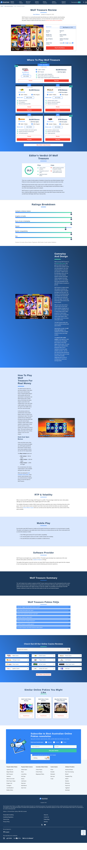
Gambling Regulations (8, 817)
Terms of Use (6, 819)
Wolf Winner (24, 785)
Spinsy (22, 778)
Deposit (64, 2)
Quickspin (67, 790)
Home (2, 6)
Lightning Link (10, 769)
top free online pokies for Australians (54, 20)
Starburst (9, 776)
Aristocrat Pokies (69, 769)
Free (21, 2)
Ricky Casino (16, 664)
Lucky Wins (23, 774)
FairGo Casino (42, 655)
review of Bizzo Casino (28, 507)
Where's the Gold (10, 778)
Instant (37, 2)
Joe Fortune (68, 659)
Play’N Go (67, 785)
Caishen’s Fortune (37, 559)
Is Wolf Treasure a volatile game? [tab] (25, 624)
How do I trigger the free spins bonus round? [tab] (28, 607)
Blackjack (53, 774)
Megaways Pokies (40, 774)
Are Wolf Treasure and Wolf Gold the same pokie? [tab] (30, 627)
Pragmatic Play (68, 776)
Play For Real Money (60, 47)
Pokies (54, 2)
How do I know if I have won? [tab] (24, 617)
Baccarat (53, 776)
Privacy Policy (6, 821)
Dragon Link (9, 783)
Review (30, 80)
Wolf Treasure (10, 774)
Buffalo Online (10, 790)
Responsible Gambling (8, 814)
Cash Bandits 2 (10, 787)
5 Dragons (9, 785)
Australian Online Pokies (42, 766)
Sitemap (46, 821)
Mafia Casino (16, 655)
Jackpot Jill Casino (43, 668)
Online (45, 2)
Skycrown (23, 783)
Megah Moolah (10, 771)
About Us (46, 814)
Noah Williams (36, 14)
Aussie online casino (60, 263)
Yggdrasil (67, 787)
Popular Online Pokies (12, 766)
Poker (52, 769)
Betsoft (66, 774)
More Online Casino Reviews (43, 144)
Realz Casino (68, 655)
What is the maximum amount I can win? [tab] (27, 614)
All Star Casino (42, 664)
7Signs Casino (42, 659)
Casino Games (54, 766)
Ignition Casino (16, 668)
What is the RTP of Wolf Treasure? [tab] (26, 620)
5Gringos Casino (16, 659)
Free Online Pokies (8, 6)
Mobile (12, 2)
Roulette (52, 771)
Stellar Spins (24, 769)
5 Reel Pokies (39, 771)
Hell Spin (67, 668)
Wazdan (67, 781)
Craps (52, 778)
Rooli (22, 771)
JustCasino (23, 781)
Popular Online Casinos (27, 766)
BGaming (67, 783)
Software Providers (69, 766)
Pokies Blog (46, 819)
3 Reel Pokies (39, 769)
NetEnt (66, 778)
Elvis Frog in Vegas (11, 781)
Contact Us (46, 817)
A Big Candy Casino (69, 664)
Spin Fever (23, 787)
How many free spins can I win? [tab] (25, 610)
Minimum (28, 2)
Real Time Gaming (69, 771)
